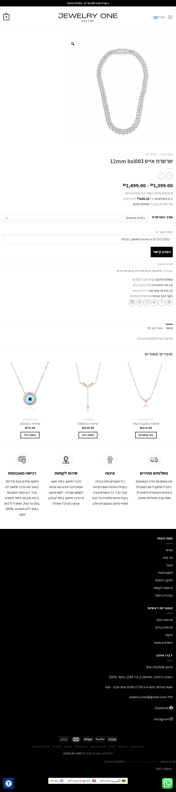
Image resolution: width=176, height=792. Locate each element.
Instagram (162, 719)
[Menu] (170, 17)
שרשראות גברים (125, 271)
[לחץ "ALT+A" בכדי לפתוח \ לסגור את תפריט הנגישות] (8, 783)
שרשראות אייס (143, 271)
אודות (169, 550)
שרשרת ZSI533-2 (88, 424)
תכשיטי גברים (164, 627)
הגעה (169, 565)
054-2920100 (155, 667)
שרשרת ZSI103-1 (30, 424)
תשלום (68, 746)
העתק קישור (162, 252)
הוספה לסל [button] (88, 435)
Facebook (162, 708)
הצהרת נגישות (164, 595)
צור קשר (122, 746)
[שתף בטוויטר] (154, 302)
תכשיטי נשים (165, 620)
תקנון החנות (165, 572)
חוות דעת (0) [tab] (155, 328)
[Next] (3, 403)
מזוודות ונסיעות (163, 642)
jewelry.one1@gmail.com (148, 697)
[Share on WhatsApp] (169, 302)
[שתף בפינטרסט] (139, 302)
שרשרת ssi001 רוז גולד (145, 424)
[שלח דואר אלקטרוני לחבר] (146, 302)
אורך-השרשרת (162, 217)
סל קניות (57, 746)
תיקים (169, 635)
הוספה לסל (164, 768)
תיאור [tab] (169, 328)
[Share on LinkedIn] (132, 302)
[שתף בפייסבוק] (161, 302)
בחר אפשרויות (145, 435)
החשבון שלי (81, 746)
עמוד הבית (167, 154)
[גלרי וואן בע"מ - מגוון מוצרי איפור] (88, 17)
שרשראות (150, 154)
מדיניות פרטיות (41, 746)
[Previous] (172, 403)
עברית (161, 17)
